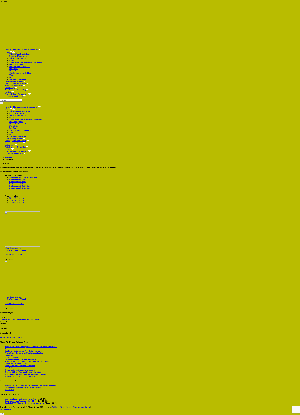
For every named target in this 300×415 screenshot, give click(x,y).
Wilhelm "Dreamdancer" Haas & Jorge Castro (71, 407)
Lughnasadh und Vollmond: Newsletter (20, 399)
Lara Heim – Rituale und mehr (17, 364)
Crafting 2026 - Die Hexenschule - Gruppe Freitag (20, 319)
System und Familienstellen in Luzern (20, 370)
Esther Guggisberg (12, 355)
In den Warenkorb (12, 250)
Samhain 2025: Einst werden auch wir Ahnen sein (24, 403)
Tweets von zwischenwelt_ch (11, 337)
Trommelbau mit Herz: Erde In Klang (20, 376)
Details (23, 250)
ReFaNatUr (9, 368)
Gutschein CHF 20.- (14, 303)
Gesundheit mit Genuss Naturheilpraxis (20, 359)
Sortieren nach (23, 177)
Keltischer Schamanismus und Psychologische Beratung (27, 361)
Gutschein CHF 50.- (14, 255)
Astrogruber (10, 349)
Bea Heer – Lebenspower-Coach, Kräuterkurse (23, 351)
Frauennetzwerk (11, 357)
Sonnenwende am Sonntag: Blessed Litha (21, 401)
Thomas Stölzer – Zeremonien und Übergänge (23, 372)
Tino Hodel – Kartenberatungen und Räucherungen (25, 374)
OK (2, 414)
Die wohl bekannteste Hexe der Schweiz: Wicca (23, 388)
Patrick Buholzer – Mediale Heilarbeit (20, 366)
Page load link (5, 409)
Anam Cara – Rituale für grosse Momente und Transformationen (31, 347)
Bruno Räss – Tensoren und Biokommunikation (24, 353)
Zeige (16, 198)
